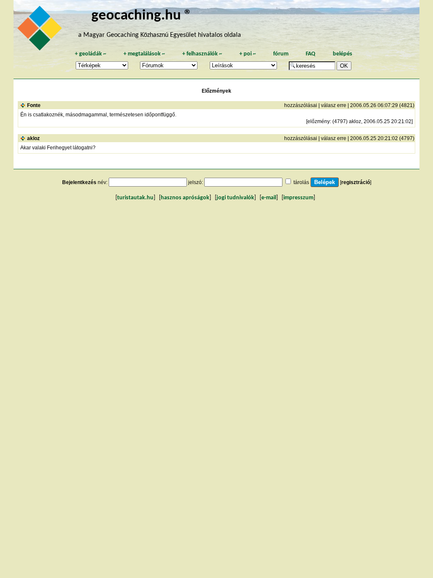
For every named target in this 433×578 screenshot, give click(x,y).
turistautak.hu (135, 198)
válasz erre (333, 105)
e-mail (268, 198)
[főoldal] (41, 30)
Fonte (34, 105)
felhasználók (202, 54)
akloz (33, 138)
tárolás (301, 182)
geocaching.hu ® (141, 15)
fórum (280, 54)
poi (248, 54)
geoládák (90, 54)
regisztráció (355, 182)
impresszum (298, 198)
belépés (342, 54)
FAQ (310, 54)
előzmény (318, 121)
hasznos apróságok (185, 198)
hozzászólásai (300, 105)
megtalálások (144, 54)
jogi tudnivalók (235, 198)
